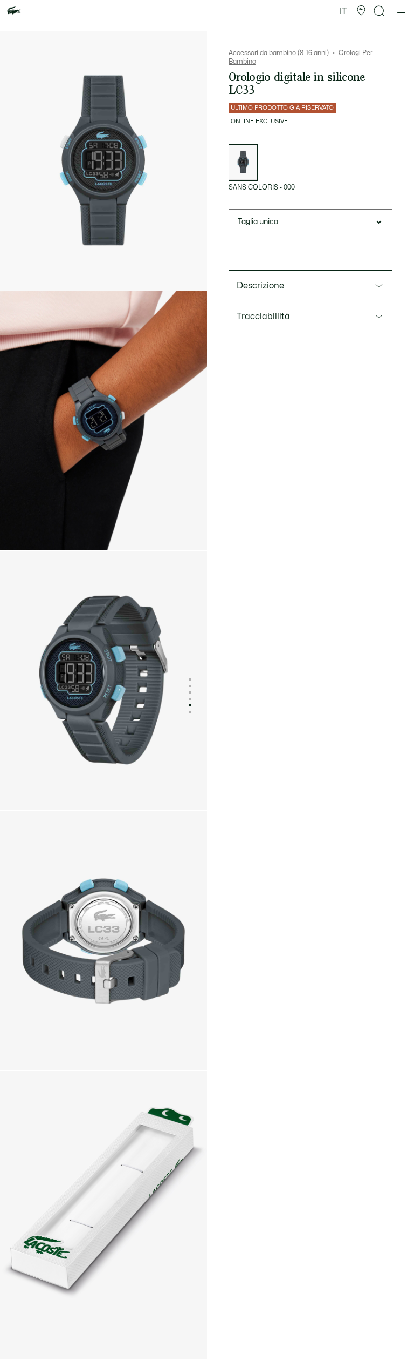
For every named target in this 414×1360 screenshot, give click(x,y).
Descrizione (260, 285)
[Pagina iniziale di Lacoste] (14, 11)
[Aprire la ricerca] (379, 11)
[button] (361, 11)
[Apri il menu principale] (401, 11)
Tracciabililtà (263, 316)
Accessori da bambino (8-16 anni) (279, 53)
